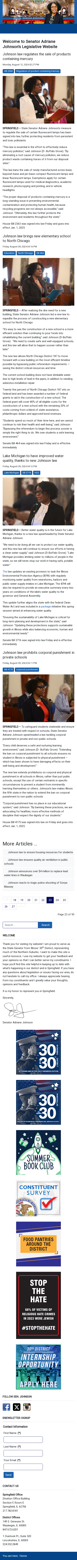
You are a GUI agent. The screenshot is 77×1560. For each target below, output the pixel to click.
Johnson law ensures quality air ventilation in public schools (36, 862)
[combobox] (20, 925)
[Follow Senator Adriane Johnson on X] (16, 1406)
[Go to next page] (19, 904)
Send (8, 1475)
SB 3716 (27, 472)
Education (9, 253)
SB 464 (40, 253)
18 (14, 900)
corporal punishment (27, 669)
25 (64, 900)
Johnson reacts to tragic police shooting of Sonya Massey (35, 884)
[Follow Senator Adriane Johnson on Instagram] (27, 1406)
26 (6, 906)
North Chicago (25, 253)
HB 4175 (8, 669)
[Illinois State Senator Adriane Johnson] (38, 12)
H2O (37, 472)
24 (57, 900)
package (46, 606)
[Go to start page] (5, 898)
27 (13, 906)
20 (28, 900)
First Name (12, 1433)
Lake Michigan (11, 472)
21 (36, 900)
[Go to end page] (23, 904)
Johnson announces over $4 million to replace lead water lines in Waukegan (36, 873)
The (5, 571)
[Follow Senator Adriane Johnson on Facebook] (6, 1406)
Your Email (12, 1460)
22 (43, 900)
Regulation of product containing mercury (37, 71)
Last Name (12, 1446)
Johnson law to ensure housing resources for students (40, 852)
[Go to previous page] (9, 898)
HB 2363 (8, 71)
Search (46, 925)
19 (21, 900)
